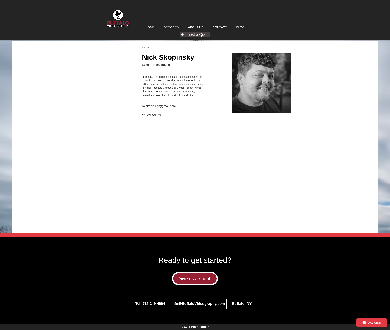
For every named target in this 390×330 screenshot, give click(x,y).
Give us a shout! (194, 278)
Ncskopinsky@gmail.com (159, 106)
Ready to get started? (195, 260)
